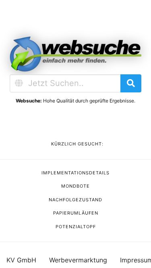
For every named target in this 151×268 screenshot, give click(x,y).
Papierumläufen (75, 213)
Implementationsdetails (75, 173)
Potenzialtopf (76, 226)
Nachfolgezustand (75, 200)
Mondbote (75, 186)
